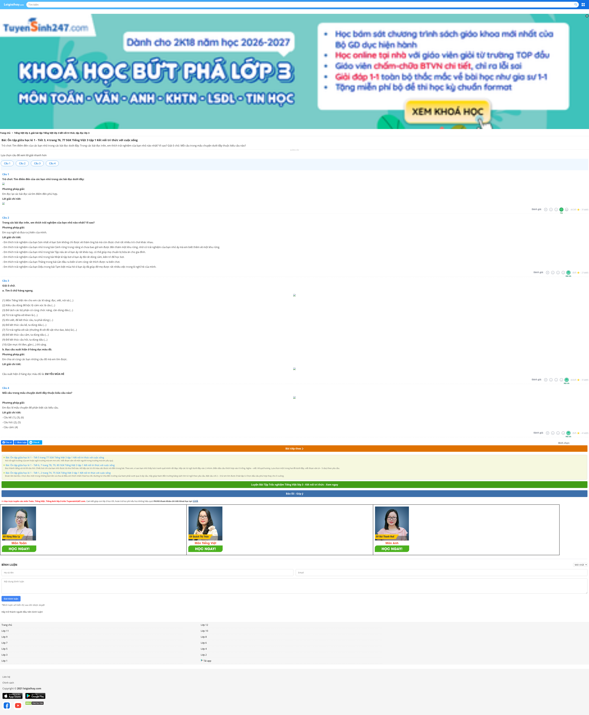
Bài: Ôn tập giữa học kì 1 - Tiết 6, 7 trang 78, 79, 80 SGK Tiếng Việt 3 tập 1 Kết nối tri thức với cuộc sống (60, 465)
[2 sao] (576, 442)
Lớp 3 (5, 654)
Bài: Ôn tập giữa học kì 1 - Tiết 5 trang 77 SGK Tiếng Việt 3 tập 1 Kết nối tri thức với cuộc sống (55, 457)
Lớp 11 (5, 630)
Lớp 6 (204, 642)
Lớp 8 (204, 636)
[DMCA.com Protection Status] (34, 705)
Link (195, 501)
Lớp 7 (5, 642)
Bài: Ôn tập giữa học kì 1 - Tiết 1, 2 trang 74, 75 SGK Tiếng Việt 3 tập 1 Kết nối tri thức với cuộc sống (58, 472)
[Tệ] (551, 210)
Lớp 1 (5, 660)
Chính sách (8, 682)
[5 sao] (587, 442)
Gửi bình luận (11, 598)
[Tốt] (561, 210)
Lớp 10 (204, 630)
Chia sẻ (8, 442)
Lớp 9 (5, 636)
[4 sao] (583, 442)
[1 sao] (572, 442)
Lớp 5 (5, 648)
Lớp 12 (204, 624)
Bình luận (22, 442)
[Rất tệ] (546, 210)
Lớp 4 (204, 648)
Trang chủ (7, 624)
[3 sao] (579, 442)
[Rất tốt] (567, 210)
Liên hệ (6, 676)
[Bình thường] (556, 210)
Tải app (207, 660)
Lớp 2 (204, 654)
